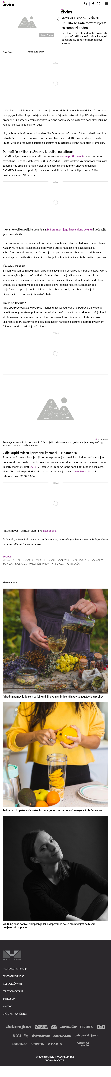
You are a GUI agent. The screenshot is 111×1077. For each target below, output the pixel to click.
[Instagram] (99, 4)
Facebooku (49, 530)
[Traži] (85, 4)
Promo (10, 52)
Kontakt (7, 1006)
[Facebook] (92, 4)
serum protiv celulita (72, 156)
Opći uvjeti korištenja (15, 1014)
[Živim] (8, 3)
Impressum (9, 999)
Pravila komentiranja (15, 968)
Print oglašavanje (13, 991)
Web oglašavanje (12, 983)
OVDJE (34, 467)
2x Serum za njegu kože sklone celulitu (69, 229)
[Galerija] (27, 22)
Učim (58, 19)
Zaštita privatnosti (13, 976)
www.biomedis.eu (83, 471)
